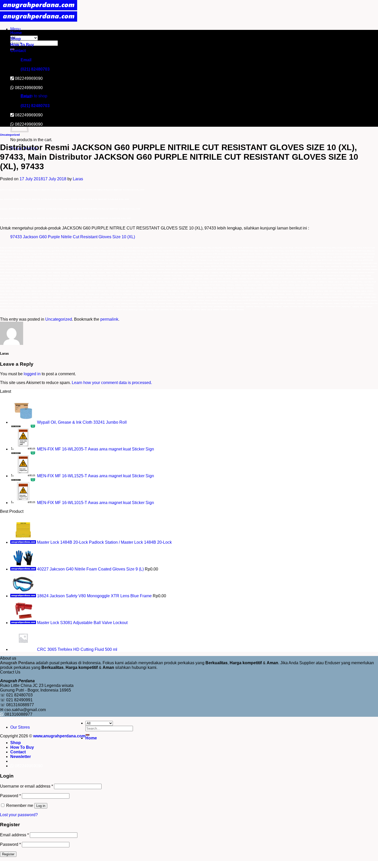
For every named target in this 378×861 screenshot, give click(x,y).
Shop (15, 39)
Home (16, 33)
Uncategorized (10, 134)
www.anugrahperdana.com (59, 736)
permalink (109, 319)
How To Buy (22, 44)
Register (8, 854)
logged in (32, 374)
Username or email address (26, 786)
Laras (78, 179)
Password (10, 796)
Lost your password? (19, 815)
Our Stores (20, 727)
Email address (14, 835)
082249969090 (29, 88)
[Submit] (87, 735)
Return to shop (34, 96)
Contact (18, 50)
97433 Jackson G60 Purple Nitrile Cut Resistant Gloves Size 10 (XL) (72, 237)
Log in (40, 806)
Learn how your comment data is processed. (112, 382)
